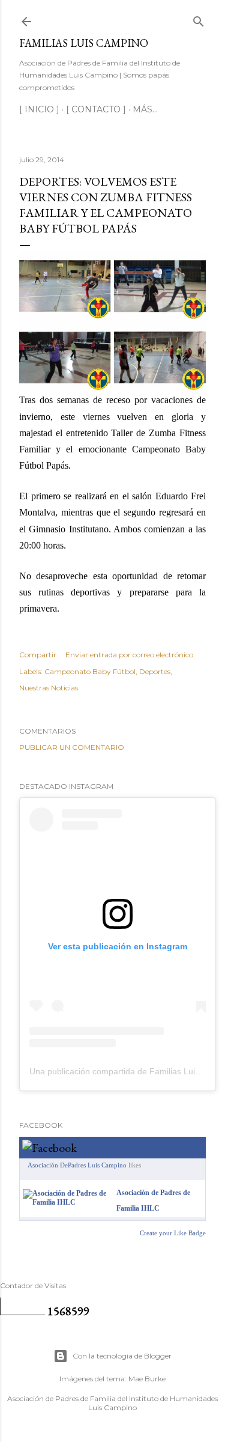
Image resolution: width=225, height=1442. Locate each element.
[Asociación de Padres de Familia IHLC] (67, 1202)
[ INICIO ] (39, 109)
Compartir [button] (37, 654)
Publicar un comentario (71, 747)
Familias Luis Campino (83, 43)
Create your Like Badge (173, 1233)
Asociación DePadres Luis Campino (77, 1165)
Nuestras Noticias (48, 687)
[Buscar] (198, 19)
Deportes (154, 671)
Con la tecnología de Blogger (122, 1355)
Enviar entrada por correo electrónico (129, 654)
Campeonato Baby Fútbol (90, 671)
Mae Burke (147, 1378)
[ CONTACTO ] (96, 109)
